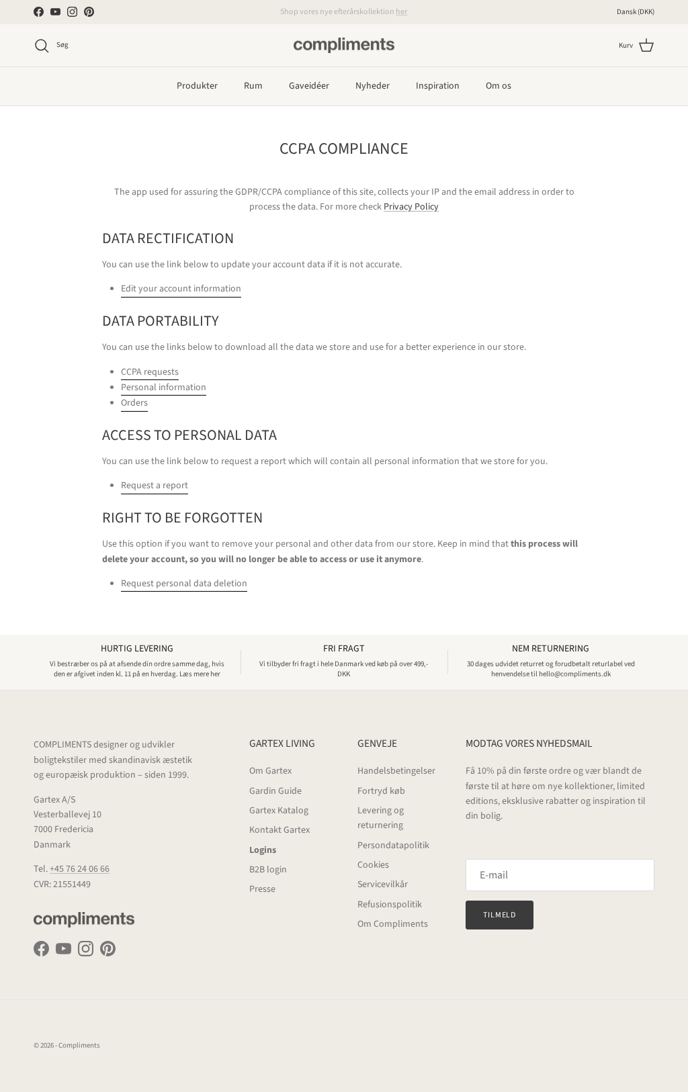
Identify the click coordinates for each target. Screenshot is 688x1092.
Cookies (373, 865)
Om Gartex (270, 771)
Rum (253, 86)
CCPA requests (150, 372)
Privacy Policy (411, 207)
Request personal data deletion (184, 583)
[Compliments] (344, 46)
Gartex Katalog (278, 810)
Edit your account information (181, 288)
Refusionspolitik (389, 904)
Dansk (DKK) (635, 12)
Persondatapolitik (393, 845)
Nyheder (372, 86)
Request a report (154, 485)
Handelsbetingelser (396, 771)
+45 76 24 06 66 (80, 869)
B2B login (268, 869)
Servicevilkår (382, 884)
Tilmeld (500, 915)
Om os (498, 86)
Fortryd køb (381, 791)
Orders (134, 403)
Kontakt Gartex (279, 830)
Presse (262, 889)
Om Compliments (392, 924)
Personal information (163, 387)
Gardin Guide (275, 791)
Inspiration (438, 86)
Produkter (197, 86)
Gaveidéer (309, 86)
